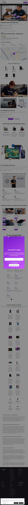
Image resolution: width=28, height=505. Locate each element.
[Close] (23, 499)
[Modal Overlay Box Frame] (14, 252)
